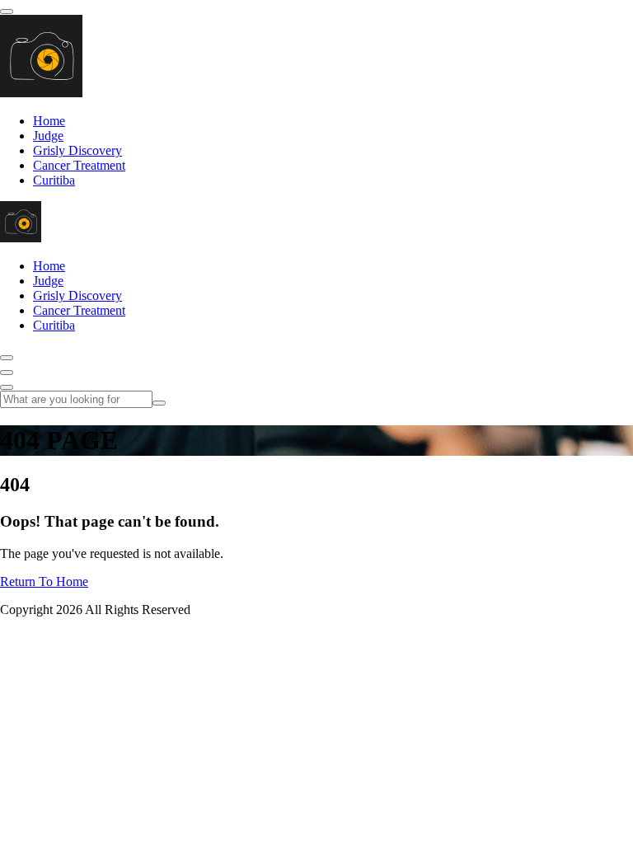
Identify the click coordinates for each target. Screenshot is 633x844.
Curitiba (54, 180)
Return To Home (44, 581)
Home (49, 121)
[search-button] (159, 403)
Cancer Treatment (79, 165)
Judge (48, 136)
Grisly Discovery (77, 150)
